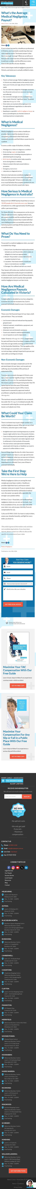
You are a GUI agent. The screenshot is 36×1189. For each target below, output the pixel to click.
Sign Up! (27, 796)
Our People (8, 873)
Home (2, 7)
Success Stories (9, 875)
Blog (6, 7)
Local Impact (8, 878)
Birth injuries (7, 159)
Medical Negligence (6, 546)
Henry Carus (4, 23)
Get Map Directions (18, 1171)
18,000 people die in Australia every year (14, 203)
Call (26, 4)
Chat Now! (14, 851)
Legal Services (9, 870)
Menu (33, 4)
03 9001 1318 (13, 845)
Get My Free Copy (18, 685)
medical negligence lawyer (25, 111)
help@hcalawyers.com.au (15, 848)
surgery (13, 152)
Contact (7, 885)
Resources (8, 880)
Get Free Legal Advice (13, 604)
